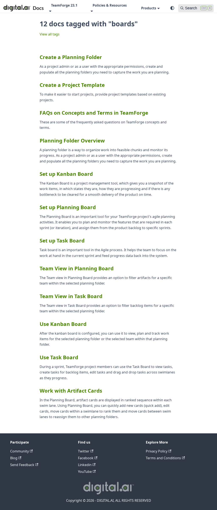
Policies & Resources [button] (110, 5)
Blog (13, 458)
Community (19, 451)
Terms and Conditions (163, 458)
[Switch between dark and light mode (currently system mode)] (172, 8)
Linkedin (85, 464)
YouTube (85, 471)
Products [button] (148, 8)
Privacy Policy (156, 451)
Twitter (83, 451)
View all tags (50, 34)
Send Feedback (22, 464)
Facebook (85, 458)
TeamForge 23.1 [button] (64, 5)
